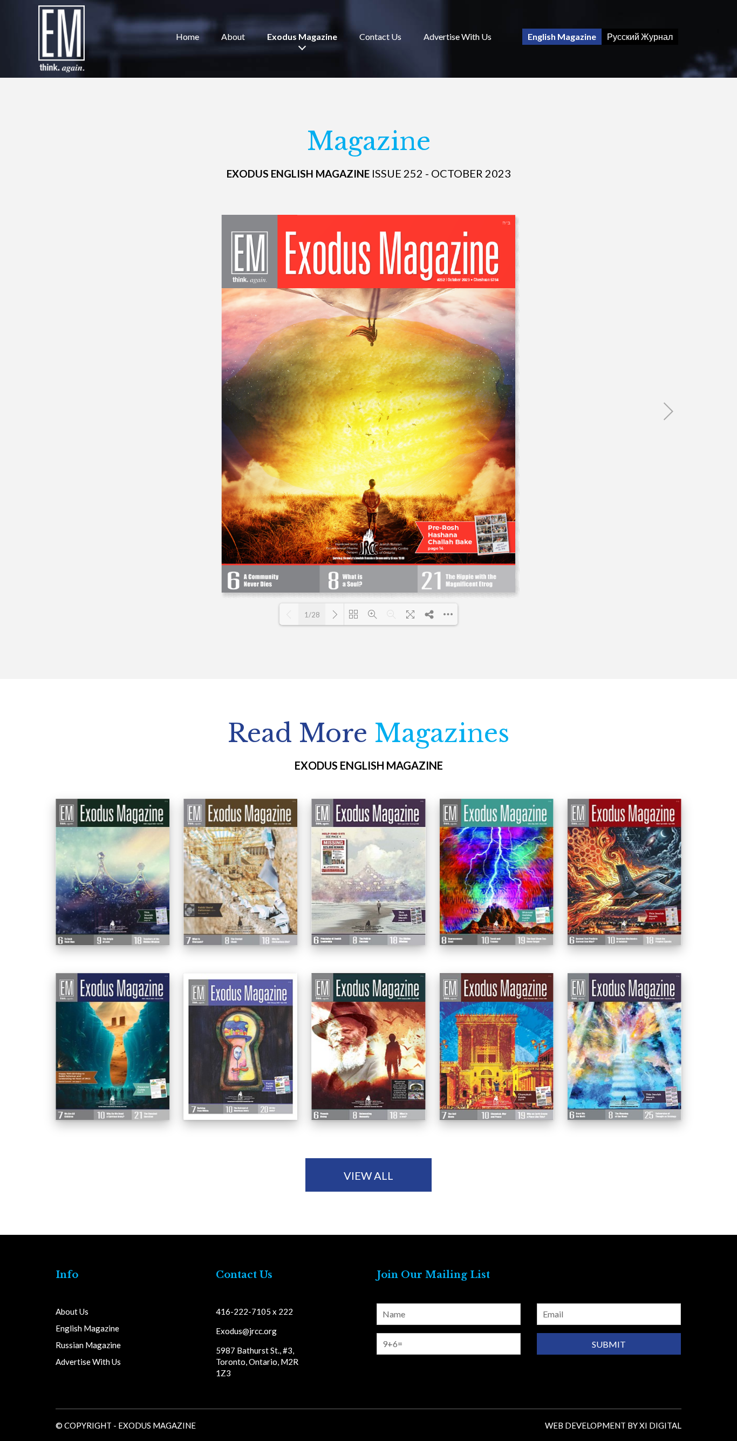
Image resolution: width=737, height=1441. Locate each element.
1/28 (312, 614)
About (233, 36)
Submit (609, 1344)
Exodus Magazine (302, 36)
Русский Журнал (640, 36)
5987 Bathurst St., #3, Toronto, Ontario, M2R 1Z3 (257, 1361)
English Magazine (562, 36)
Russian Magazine (88, 1345)
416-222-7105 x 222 (254, 1311)
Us (380, 36)
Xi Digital (660, 1425)
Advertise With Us (458, 36)
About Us (72, 1311)
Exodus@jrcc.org (246, 1331)
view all (368, 1175)
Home (187, 36)
